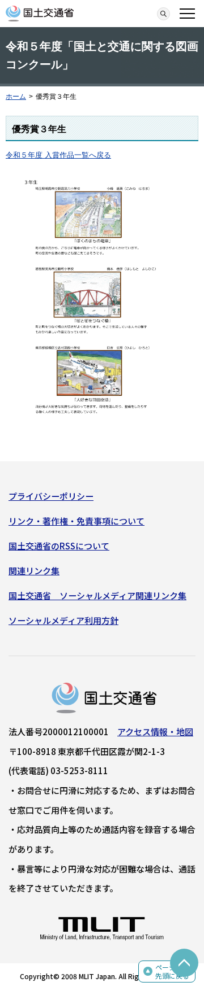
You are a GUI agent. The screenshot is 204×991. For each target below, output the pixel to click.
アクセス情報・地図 (155, 731)
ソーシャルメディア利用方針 (63, 620)
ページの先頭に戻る (172, 971)
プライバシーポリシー (51, 496)
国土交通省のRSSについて (58, 546)
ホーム (16, 97)
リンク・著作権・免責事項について (76, 521)
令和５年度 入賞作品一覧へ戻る (58, 155)
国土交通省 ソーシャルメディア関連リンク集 (97, 595)
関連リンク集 (34, 571)
